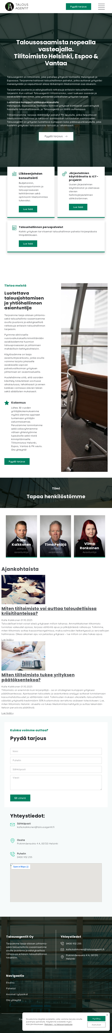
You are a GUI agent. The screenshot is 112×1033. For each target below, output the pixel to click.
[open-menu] (101, 6)
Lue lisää (28, 209)
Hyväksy (96, 1018)
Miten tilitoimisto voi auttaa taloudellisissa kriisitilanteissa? (49, 611)
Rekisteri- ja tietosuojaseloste (58, 1024)
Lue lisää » (7, 639)
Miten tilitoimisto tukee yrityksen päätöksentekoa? (38, 677)
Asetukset (96, 1024)
